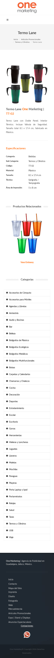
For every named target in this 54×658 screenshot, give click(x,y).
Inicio (16, 39)
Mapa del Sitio (15, 588)
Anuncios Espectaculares (19, 622)
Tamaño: (9, 175)
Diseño (11, 597)
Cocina (11, 388)
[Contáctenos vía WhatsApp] (27, 634)
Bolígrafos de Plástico (18, 340)
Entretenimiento (16, 408)
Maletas (12, 463)
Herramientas (15, 435)
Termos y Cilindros (22, 42)
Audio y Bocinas (16, 320)
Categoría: (10, 157)
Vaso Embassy (27, 262)
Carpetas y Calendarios (19, 374)
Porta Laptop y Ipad (17, 490)
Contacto (12, 584)
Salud (11, 510)
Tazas (11, 517)
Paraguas (12, 476)
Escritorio (13, 422)
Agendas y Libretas (17, 306)
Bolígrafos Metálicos (18, 354)
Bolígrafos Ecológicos (18, 347)
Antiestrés (13, 313)
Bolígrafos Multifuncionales (21, 361)
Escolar (12, 415)
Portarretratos (15, 497)
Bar (10, 327)
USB (10, 531)
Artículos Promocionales (30, 39)
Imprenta (12, 592)
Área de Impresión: (14, 188)
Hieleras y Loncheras (18, 442)
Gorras (11, 429)
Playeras (12, 483)
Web (10, 605)
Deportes (13, 402)
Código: (9, 166)
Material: (10, 171)
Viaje (10, 537)
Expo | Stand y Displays (19, 618)
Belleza (11, 334)
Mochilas (12, 469)
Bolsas (11, 368)
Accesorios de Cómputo (19, 293)
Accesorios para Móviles (19, 300)
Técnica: (9, 180)
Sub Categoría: (12, 161)
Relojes (12, 503)
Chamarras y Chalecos (19, 381)
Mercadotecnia (15, 609)
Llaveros (12, 456)
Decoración (14, 395)
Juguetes (12, 449)
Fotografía (13, 601)
